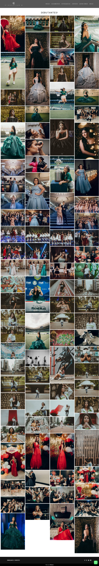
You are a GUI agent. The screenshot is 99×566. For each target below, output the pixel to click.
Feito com (50, 564)
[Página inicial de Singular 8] (15, 4)
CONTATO (75, 3)
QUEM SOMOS (83, 3)
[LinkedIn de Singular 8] (90, 560)
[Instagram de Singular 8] (86, 560)
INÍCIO (48, 3)
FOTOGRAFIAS (66, 3)
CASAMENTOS (55, 3)
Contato (17, 560)
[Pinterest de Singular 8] (88, 560)
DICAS (91, 3)
